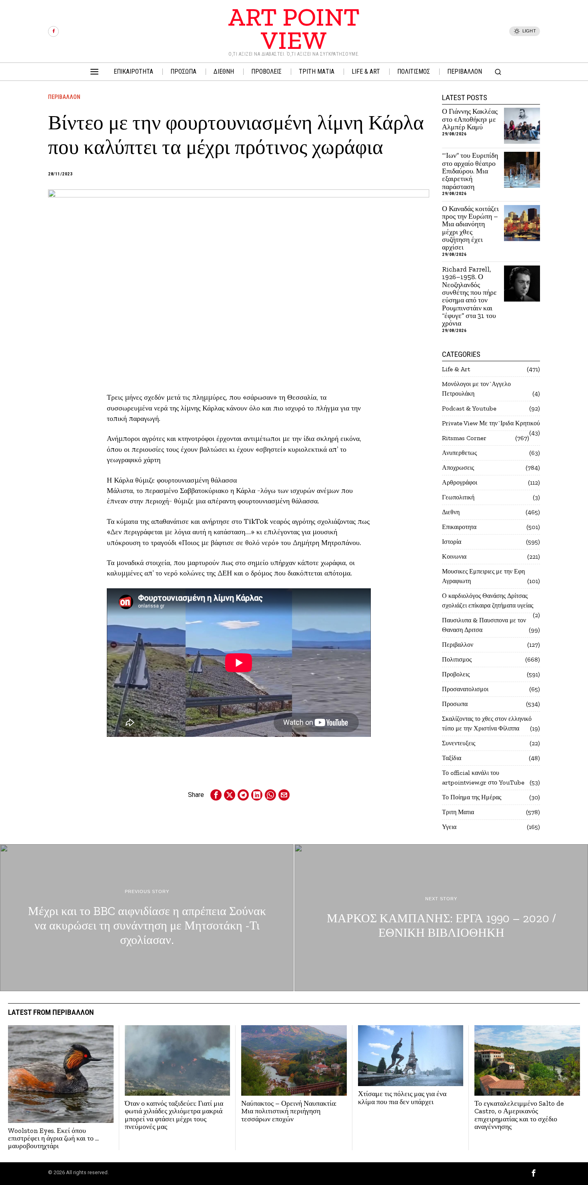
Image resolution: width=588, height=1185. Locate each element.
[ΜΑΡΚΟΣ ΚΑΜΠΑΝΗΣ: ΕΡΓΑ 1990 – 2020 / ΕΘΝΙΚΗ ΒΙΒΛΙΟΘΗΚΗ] (441, 917)
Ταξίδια (451, 758)
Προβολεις (456, 674)
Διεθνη (451, 512)
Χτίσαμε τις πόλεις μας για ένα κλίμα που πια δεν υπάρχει (402, 1098)
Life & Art (456, 369)
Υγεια (449, 827)
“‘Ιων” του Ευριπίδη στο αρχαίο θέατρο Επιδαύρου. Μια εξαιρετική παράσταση (470, 171)
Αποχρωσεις (458, 467)
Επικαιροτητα (459, 527)
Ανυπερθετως (459, 453)
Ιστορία (451, 541)
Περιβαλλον (64, 97)
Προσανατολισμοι (465, 689)
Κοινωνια (454, 556)
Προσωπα (455, 704)
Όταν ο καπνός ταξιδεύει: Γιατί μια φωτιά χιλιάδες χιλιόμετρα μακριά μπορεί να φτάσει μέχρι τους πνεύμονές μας (174, 1115)
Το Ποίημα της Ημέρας (471, 797)
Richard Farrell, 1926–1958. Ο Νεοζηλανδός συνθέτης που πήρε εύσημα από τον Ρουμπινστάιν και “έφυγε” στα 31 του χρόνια (469, 297)
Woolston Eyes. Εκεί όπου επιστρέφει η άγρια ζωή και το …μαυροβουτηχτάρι (53, 1138)
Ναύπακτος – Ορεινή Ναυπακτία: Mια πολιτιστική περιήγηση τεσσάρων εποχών (288, 1111)
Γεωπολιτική (458, 497)
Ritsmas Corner (464, 438)
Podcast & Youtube (469, 408)
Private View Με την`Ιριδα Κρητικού (491, 423)
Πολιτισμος (457, 659)
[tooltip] (53, 31)
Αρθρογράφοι (459, 482)
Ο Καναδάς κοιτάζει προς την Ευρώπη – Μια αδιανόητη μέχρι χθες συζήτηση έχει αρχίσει (470, 228)
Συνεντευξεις (458, 743)
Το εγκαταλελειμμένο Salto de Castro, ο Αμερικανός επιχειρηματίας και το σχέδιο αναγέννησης (519, 1115)
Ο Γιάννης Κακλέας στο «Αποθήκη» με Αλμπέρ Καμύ (470, 119)
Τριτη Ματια (458, 812)
